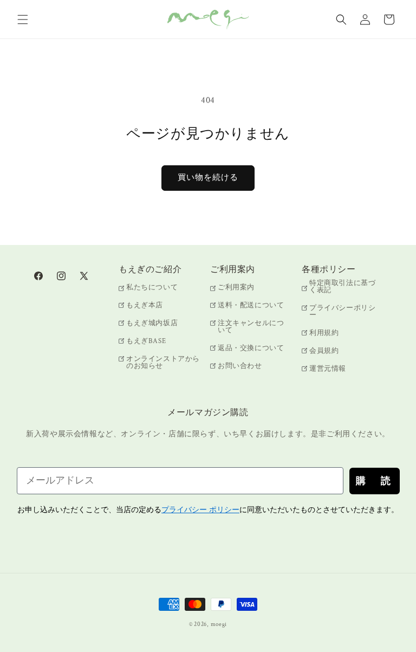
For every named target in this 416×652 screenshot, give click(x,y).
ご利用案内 (236, 288)
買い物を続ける (208, 177)
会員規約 (324, 351)
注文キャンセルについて (251, 327)
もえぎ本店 (144, 305)
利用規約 (324, 333)
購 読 (374, 480)
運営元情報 (327, 368)
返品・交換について (251, 348)
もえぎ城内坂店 (152, 323)
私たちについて (152, 288)
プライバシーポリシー (342, 312)
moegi (219, 624)
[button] (23, 19)
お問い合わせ (240, 366)
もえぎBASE (146, 341)
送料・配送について (251, 305)
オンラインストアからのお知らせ (163, 362)
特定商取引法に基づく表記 (342, 287)
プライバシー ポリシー (200, 510)
